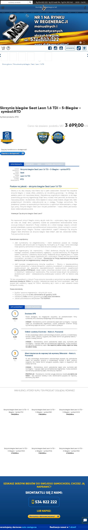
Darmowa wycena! (8, 48)
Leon (37, 64)
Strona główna (7, 64)
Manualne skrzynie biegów (21, 64)
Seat (32, 64)
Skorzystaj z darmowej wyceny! (42, 516)
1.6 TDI (42, 64)
